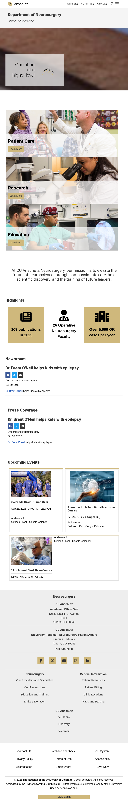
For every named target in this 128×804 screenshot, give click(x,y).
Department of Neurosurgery (34, 14)
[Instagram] (75, 665)
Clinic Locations (93, 694)
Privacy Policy (24, 758)
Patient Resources (93, 680)
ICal (24, 522)
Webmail (64, 731)
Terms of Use (63, 758)
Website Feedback (63, 751)
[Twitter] (52, 665)
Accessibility (102, 758)
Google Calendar (38, 522)
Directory (64, 724)
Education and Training (34, 694)
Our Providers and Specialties (34, 680)
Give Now (102, 766)
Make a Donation (34, 701)
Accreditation (24, 766)
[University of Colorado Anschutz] (18, 4)
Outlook (15, 522)
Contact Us (24, 751)
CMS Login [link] (64, 796)
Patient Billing (93, 687)
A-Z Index (64, 717)
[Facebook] (40, 665)
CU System (102, 751)
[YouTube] (64, 665)
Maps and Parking (93, 701)
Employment (63, 766)
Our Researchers (34, 687)
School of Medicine (21, 21)
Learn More (16, 149)
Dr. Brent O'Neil (14, 391)
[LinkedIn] (87, 665)
